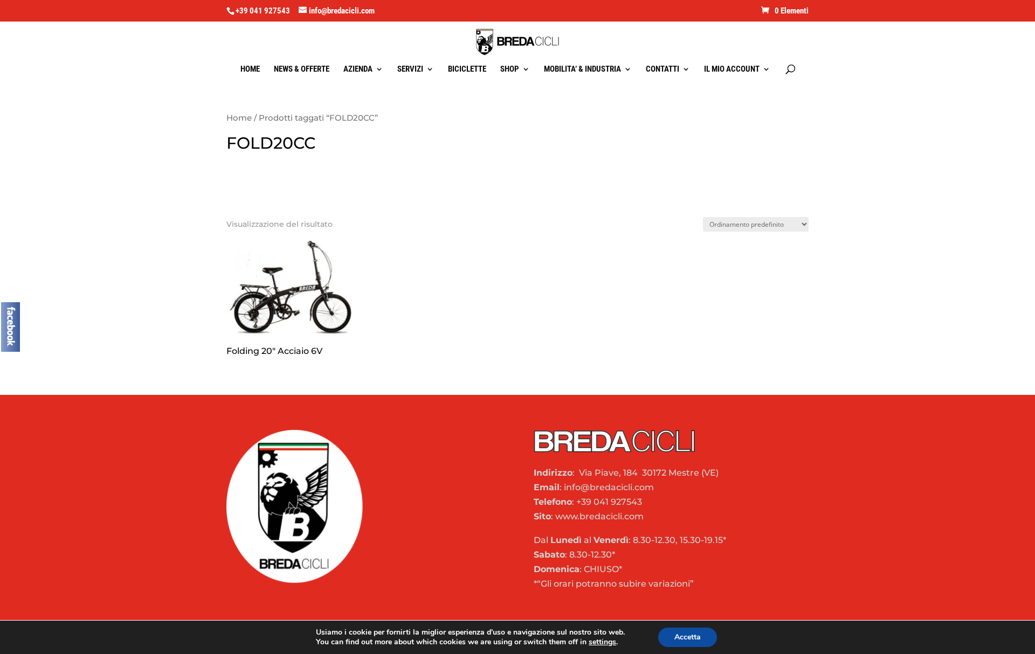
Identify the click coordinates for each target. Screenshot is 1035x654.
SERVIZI (410, 69)
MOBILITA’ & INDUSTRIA (582, 69)
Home (239, 118)
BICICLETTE (467, 69)
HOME (250, 69)
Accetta (687, 637)
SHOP (509, 69)
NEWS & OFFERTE (301, 69)
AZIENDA (357, 69)
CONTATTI (662, 69)
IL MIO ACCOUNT (732, 69)
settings (602, 642)
